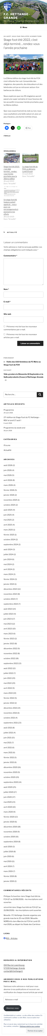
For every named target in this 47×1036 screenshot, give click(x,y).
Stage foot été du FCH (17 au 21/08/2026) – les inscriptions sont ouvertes (23, 899)
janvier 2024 (9, 584)
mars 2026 (8, 485)
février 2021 (9, 757)
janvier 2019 (9, 881)
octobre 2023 (9, 599)
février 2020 (9, 817)
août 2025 (8, 510)
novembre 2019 (10, 832)
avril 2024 (8, 569)
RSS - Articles (11, 938)
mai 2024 (8, 564)
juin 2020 (8, 797)
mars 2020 (8, 812)
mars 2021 (8, 752)
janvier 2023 (9, 643)
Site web (7, 314)
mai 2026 (8, 475)
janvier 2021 (9, 762)
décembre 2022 (10, 648)
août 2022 (8, 668)
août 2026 (8, 465)
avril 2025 (8, 525)
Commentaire (10, 256)
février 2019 (9, 876)
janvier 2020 (9, 822)
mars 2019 (8, 871)
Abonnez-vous (12, 1008)
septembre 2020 (11, 782)
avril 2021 (8, 747)
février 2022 (9, 698)
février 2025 (9, 535)
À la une (7, 445)
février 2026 (9, 490)
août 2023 (8, 609)
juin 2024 (8, 559)
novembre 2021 (10, 713)
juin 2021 (7, 738)
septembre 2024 (11, 544)
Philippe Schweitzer (31, 36)
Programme (9, 410)
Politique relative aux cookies (30, 1026)
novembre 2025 (10, 500)
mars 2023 (8, 634)
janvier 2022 (9, 703)
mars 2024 (8, 574)
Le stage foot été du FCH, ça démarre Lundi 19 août (30, 169)
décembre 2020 (10, 767)
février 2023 (9, 639)
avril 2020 (8, 807)
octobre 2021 (9, 718)
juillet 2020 (8, 792)
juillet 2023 (8, 614)
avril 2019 (8, 866)
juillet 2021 (8, 733)
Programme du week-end (14, 428)
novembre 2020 (10, 772)
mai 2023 (8, 624)
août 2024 (8, 549)
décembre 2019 (10, 827)
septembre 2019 (11, 842)
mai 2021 (7, 743)
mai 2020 (8, 802)
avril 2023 (8, 629)
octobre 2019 (9, 837)
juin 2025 (8, 515)
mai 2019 (7, 861)
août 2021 (8, 728)
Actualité (12, 232)
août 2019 (8, 847)
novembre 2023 (10, 594)
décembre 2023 (10, 589)
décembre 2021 (10, 708)
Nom (6, 289)
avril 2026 (8, 480)
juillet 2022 (8, 673)
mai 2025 (8, 520)
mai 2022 (8, 683)
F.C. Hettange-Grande (17, 16)
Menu (25, 27)
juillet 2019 (8, 851)
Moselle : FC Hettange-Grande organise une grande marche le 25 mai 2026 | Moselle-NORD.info (22, 918)
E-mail (7, 302)
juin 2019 (7, 856)
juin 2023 (8, 619)
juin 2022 (8, 678)
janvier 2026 (9, 495)
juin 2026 (8, 470)
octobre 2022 (9, 658)
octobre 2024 (9, 539)
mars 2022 (8, 693)
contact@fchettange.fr (13, 971)
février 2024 (9, 579)
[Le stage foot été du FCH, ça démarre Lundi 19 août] (30, 158)
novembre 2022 (10, 653)
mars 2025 (8, 530)
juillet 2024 (8, 554)
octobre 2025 (9, 505)
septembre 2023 (11, 604)
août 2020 (8, 787)
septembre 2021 (11, 723)
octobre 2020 (9, 777)
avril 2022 (8, 688)
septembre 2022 (11, 663)
